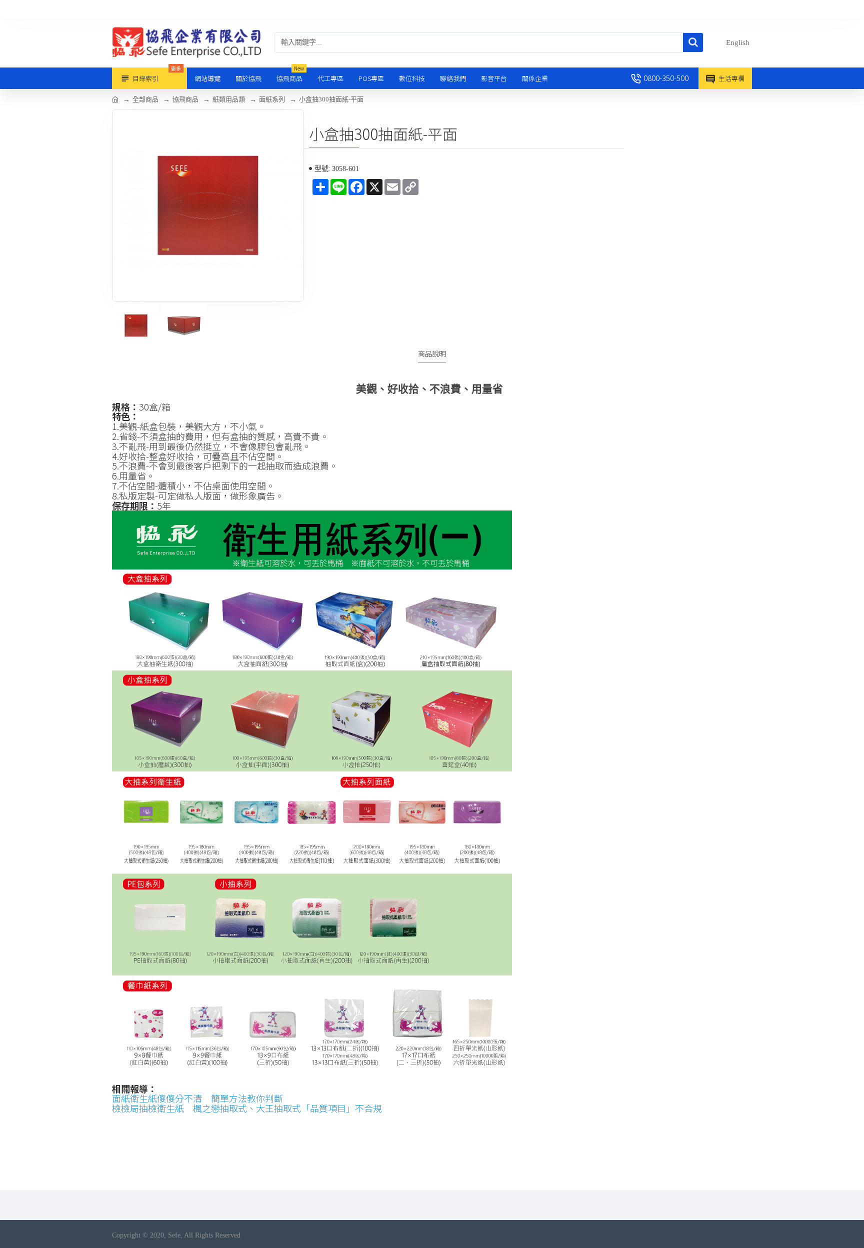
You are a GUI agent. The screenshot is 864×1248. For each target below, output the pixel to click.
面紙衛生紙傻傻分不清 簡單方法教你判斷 (197, 1099)
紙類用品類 (228, 99)
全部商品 (145, 99)
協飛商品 (185, 99)
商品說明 (432, 354)
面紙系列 (272, 99)
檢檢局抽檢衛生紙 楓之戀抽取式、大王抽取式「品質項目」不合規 (247, 1109)
